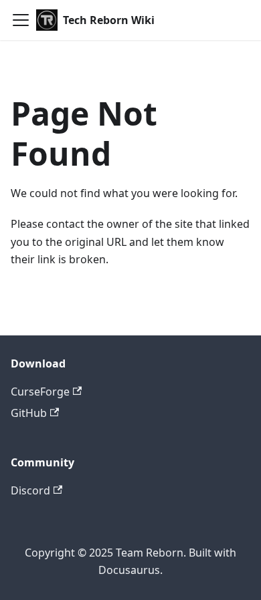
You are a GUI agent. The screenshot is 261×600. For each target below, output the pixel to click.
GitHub (29, 413)
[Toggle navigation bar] (21, 20)
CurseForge (40, 391)
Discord (30, 490)
